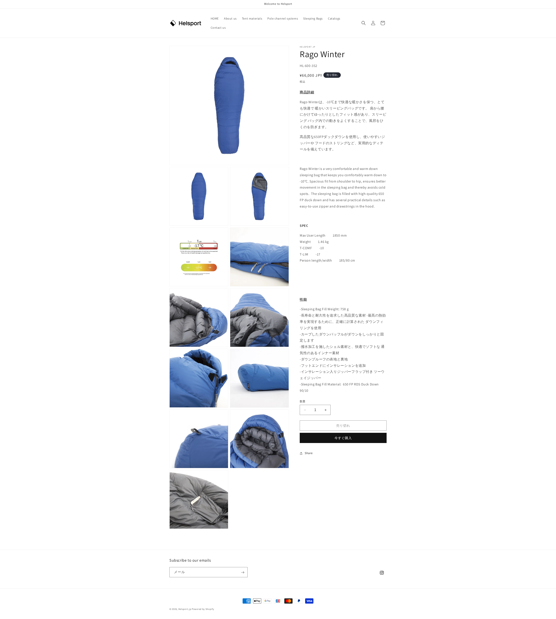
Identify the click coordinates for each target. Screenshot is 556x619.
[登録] (242, 572)
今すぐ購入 (343, 438)
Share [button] (309, 453)
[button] (363, 23)
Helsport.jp (184, 609)
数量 (303, 401)
